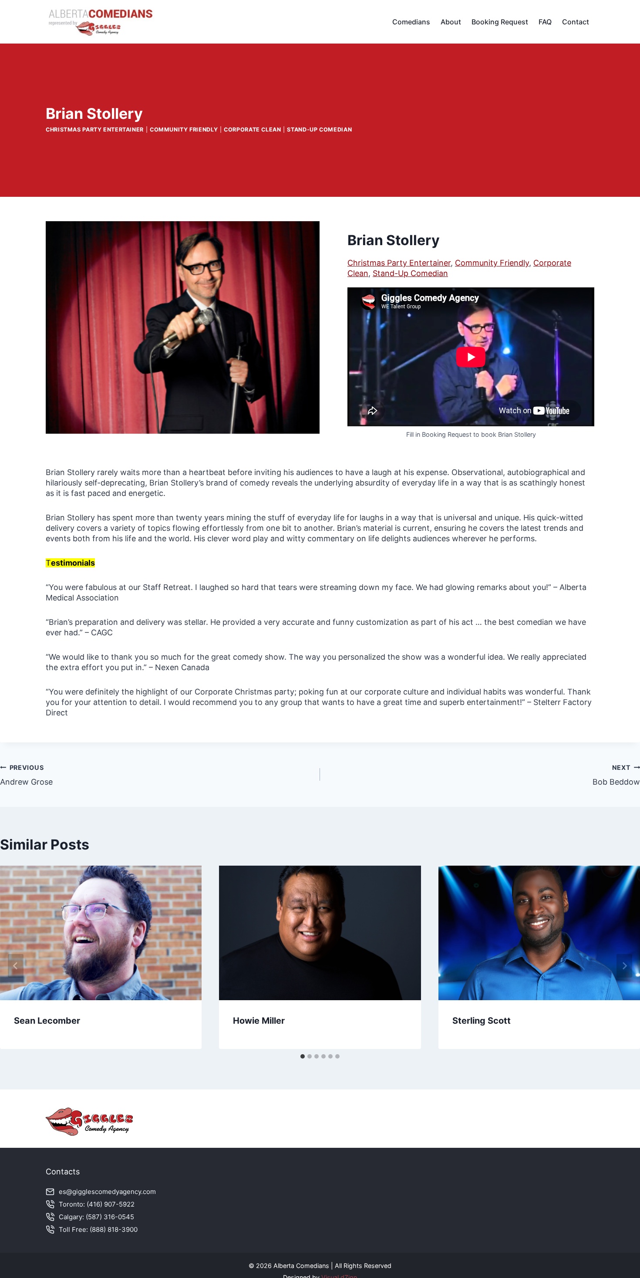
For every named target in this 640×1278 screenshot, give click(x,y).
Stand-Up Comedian (319, 129)
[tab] (302, 1056)
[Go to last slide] (16, 966)
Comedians (411, 21)
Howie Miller (259, 1020)
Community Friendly (184, 129)
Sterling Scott (481, 1020)
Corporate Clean (252, 129)
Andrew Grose (26, 775)
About (451, 21)
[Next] (624, 966)
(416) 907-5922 (111, 1204)
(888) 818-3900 (114, 1229)
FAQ (545, 21)
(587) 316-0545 (110, 1217)
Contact (575, 21)
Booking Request (500, 21)
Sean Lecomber (47, 1020)
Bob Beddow (616, 775)
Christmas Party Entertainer (95, 129)
